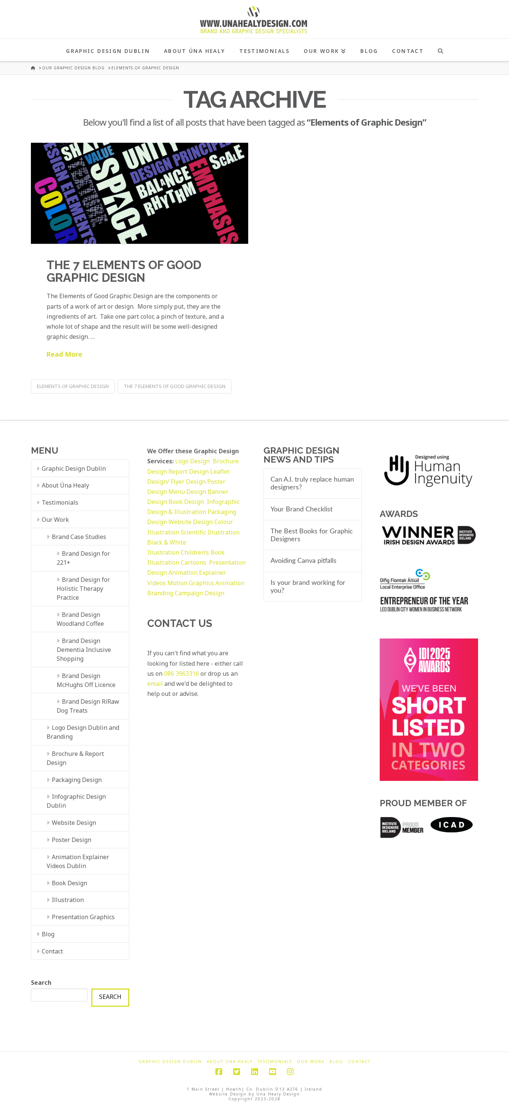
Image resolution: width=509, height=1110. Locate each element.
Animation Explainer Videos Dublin (78, 861)
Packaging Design (77, 780)
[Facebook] (218, 1072)
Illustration (68, 900)
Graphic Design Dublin (74, 468)
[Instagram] (290, 1072)
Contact (52, 951)
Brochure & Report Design (75, 758)
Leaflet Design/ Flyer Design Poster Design (188, 481)
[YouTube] (272, 1072)
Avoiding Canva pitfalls (303, 561)
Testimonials (60, 502)
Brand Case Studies (79, 537)
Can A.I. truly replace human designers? (312, 483)
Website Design (74, 823)
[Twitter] (236, 1072)
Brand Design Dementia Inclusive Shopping (84, 650)
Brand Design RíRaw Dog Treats (88, 706)
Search (41, 982)
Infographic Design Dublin (76, 801)
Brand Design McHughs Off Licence (86, 680)
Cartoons (194, 562)
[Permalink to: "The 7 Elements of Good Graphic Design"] (139, 193)
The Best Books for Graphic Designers (312, 535)
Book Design (69, 883)
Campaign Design (199, 593)
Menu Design (188, 492)
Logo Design (194, 461)
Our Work (55, 519)
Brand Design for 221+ (83, 558)
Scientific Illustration (210, 532)
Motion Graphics (190, 583)
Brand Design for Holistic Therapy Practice (83, 589)
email (155, 683)
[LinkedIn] (254, 1072)
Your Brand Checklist (301, 509)
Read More (64, 354)
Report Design (189, 471)
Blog (48, 934)
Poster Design (71, 840)
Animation (229, 583)
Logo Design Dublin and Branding (83, 732)
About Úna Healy (65, 485)
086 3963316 (181, 673)
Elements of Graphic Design (73, 386)
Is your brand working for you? (308, 587)
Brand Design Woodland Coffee (80, 619)
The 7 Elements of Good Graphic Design (124, 271)
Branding (160, 593)
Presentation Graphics (83, 917)
